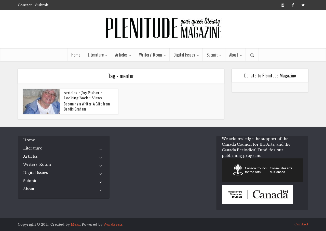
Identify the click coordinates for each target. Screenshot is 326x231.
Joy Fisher (90, 93)
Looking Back (76, 98)
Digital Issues (184, 55)
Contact (25, 5)
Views (97, 98)
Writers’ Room (150, 55)
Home (75, 55)
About (233, 55)
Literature (96, 55)
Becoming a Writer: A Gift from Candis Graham (87, 106)
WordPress (113, 224)
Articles (121, 55)
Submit (41, 5)
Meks (75, 224)
